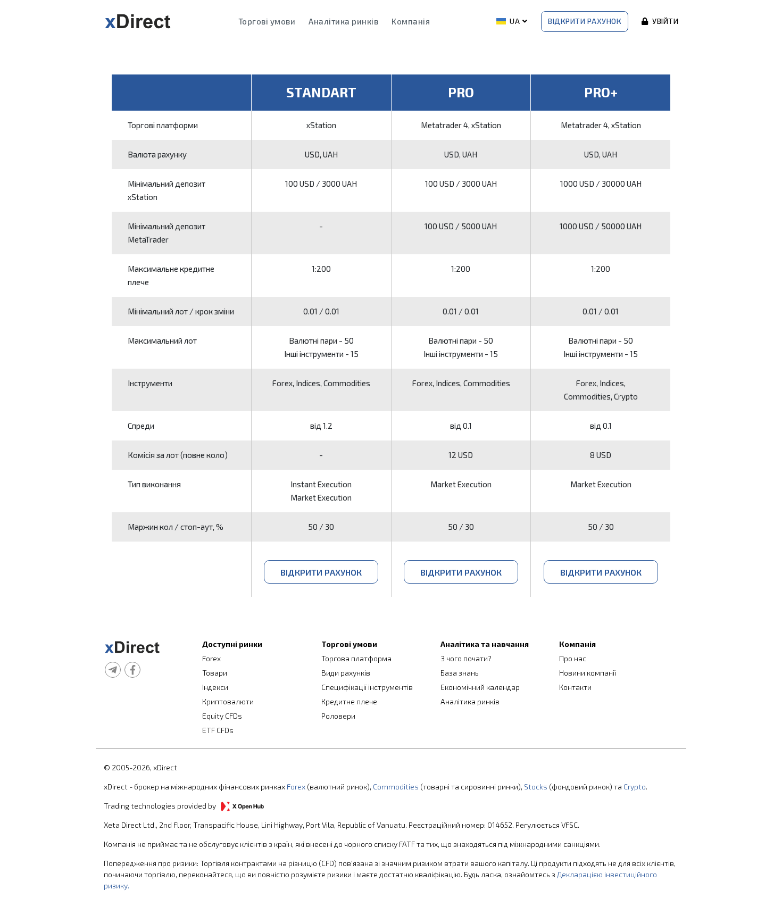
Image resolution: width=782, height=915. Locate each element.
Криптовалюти (228, 701)
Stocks (535, 786)
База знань (459, 672)
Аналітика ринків (343, 21)
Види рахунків (345, 672)
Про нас (572, 658)
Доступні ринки (232, 643)
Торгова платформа (356, 658)
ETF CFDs (218, 730)
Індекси (215, 687)
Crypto (634, 786)
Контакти (575, 687)
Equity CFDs (222, 715)
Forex (211, 658)
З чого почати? (466, 658)
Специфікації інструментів (367, 687)
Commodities (396, 786)
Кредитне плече (349, 701)
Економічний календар (480, 687)
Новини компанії (587, 672)
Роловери (338, 715)
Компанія (411, 21)
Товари (214, 672)
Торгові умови (267, 21)
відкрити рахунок (321, 572)
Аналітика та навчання (484, 643)
